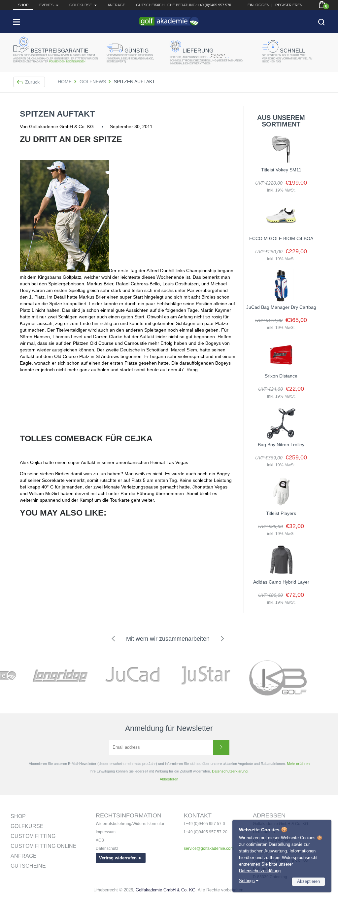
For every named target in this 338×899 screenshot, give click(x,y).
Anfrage (116, 5)
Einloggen (258, 5)
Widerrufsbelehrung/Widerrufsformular (130, 823)
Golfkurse (27, 826)
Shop (23, 5)
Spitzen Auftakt (57, 113)
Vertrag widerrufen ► (120, 857)
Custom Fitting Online (44, 846)
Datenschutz (107, 848)
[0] (322, 4)
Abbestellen (169, 779)
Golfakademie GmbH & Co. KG (165, 889)
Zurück (32, 82)
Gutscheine (148, 5)
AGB (100, 840)
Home (65, 81)
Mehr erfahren (298, 764)
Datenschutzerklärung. (230, 771)
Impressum (106, 832)
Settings (247, 880)
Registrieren (288, 5)
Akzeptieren (308, 881)
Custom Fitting (33, 836)
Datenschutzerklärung (260, 870)
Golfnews (93, 81)
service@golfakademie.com (209, 848)
